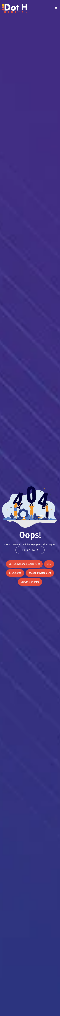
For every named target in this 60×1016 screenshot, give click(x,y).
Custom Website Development (24, 564)
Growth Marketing (30, 582)
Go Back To (28, 550)
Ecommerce (15, 573)
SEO (49, 564)
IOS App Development (39, 573)
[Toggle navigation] (56, 8)
